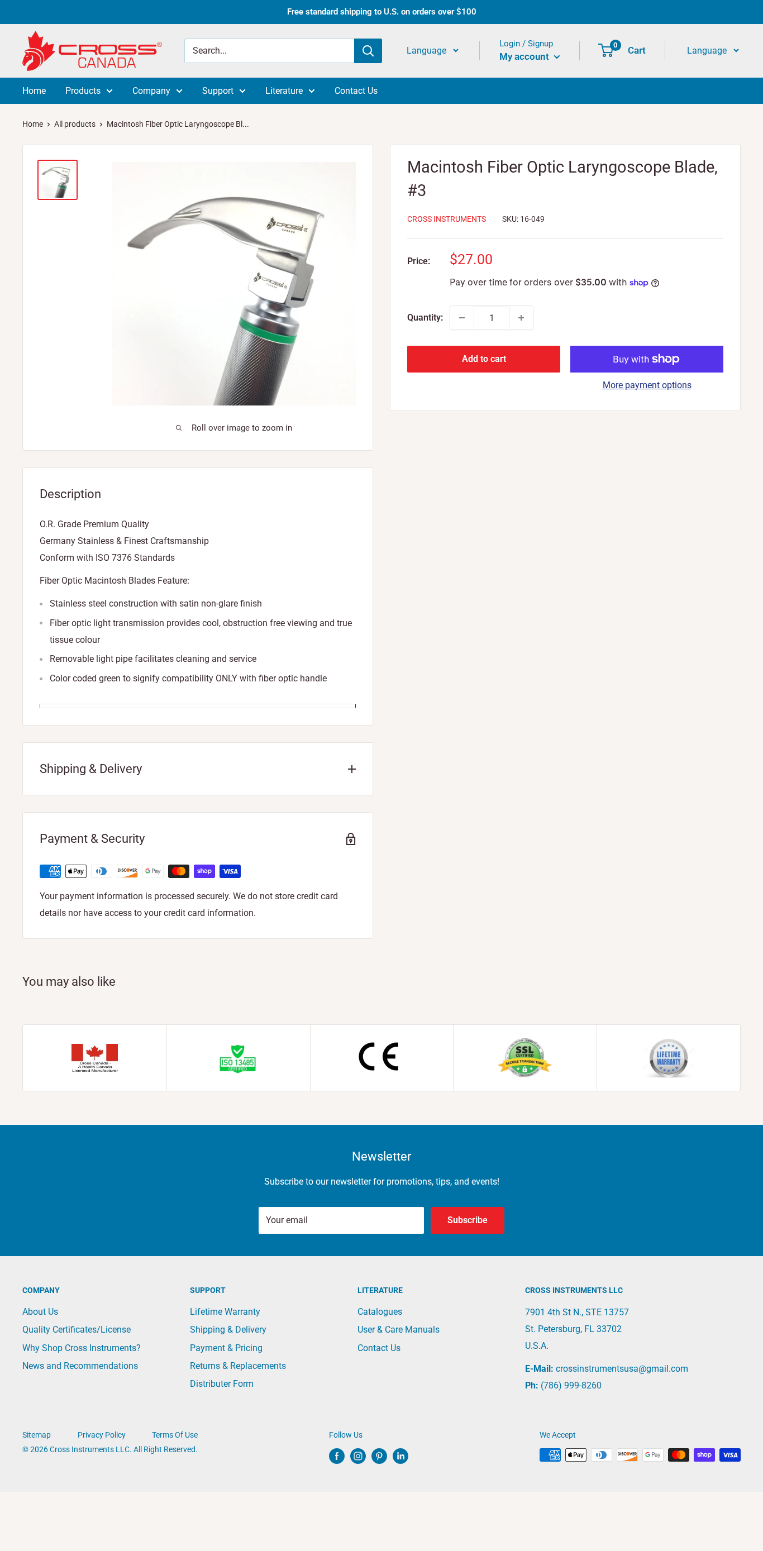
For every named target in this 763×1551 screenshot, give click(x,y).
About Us (40, 1311)
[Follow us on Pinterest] (379, 1456)
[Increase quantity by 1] (521, 318)
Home (34, 90)
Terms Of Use (175, 1434)
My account (525, 56)
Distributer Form (222, 1383)
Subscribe (467, 1220)
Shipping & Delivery (228, 1329)
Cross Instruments (446, 218)
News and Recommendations (80, 1366)
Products (83, 90)
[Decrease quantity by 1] (462, 318)
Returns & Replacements (238, 1366)
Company (151, 90)
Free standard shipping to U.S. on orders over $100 (381, 12)
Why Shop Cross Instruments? (81, 1348)
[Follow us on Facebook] (337, 1456)
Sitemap (36, 1434)
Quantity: (425, 317)
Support (217, 90)
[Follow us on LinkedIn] (400, 1456)
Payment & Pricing (226, 1348)
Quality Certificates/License (76, 1329)
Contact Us (356, 90)
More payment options (647, 385)
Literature (284, 90)
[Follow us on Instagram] (358, 1456)
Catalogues (379, 1311)
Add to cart (484, 359)
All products (75, 124)
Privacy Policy (102, 1434)
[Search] (368, 51)
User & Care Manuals (398, 1329)
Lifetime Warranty (225, 1311)
